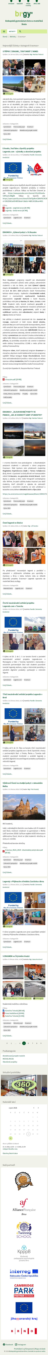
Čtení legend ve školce (13, 522)
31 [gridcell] (10, 1138)
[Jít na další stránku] (41, 1043)
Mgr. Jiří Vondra (33, 526)
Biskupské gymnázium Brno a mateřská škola (24, 22)
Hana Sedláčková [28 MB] (14, 1013)
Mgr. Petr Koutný (33, 789)
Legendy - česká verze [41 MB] (16, 210)
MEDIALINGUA (8, 1059)
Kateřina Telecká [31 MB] (14, 1016)
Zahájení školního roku (10, 1149)
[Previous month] (34, 1108)
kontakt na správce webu (36, 1351)
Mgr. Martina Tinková (36, 54)
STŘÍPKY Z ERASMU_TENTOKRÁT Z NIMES (20, 51)
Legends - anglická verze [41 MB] (17, 208)
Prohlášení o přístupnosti (24, 1349)
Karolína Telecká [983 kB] (15, 1010)
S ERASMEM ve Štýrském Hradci (16, 956)
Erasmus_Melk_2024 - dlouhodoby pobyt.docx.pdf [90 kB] (24, 851)
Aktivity (13, 36)
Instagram (21, 1344)
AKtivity (12, 31)
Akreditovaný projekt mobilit (14, 1056)
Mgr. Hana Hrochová (35, 959)
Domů (5, 36)
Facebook (9, 1344)
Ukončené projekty (10, 1062)
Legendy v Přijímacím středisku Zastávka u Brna (23, 881)
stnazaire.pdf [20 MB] (13, 379)
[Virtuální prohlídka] (24, 1085)
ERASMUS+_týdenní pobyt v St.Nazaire (20, 232)
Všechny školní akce (10, 1153)
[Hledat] (20, 31)
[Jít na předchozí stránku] (7, 1043)
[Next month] (38, 1108)
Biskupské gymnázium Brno (18, 1351)
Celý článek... (7, 139)
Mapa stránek (40, 1349)
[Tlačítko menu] (4, 31)
